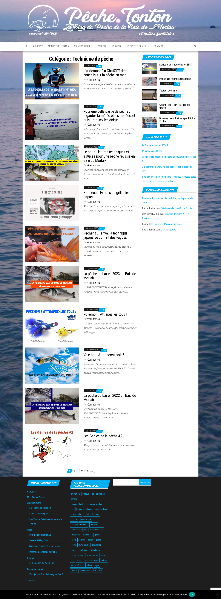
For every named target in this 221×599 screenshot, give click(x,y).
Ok (192, 594)
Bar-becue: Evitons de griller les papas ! (106, 194)
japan (97, 534)
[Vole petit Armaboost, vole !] (52, 365)
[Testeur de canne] (149, 94)
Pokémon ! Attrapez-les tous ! (105, 314)
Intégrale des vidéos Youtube (43, 551)
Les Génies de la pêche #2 (102, 436)
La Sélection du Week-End (41, 563)
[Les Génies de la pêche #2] (52, 446)
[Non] (217, 594)
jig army (81, 539)
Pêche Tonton (93, 80)
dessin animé (85, 519)
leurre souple (84, 545)
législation (96, 545)
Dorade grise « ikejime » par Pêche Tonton (177, 120)
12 (179, 70)
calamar (88, 509)
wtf (100, 570)
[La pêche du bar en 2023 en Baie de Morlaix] (52, 284)
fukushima (75, 534)
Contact (158, 46)
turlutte (74, 570)
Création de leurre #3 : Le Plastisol (177, 208)
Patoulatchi (95, 550)
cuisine (74, 519)
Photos (116, 46)
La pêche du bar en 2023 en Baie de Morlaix (109, 275)
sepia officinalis (77, 565)
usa (94, 570)
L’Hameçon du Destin (152, 151)
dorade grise (76, 529)
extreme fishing (96, 529)
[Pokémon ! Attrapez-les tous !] (52, 324)
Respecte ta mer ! (137, 46)
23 (82, 471)
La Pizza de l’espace (39, 513)
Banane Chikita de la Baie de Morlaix (86, 504)
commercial (76, 514)
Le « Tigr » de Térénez (40, 507)
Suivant (90, 471)
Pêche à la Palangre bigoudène (175, 78)
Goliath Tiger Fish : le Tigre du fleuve (174, 106)
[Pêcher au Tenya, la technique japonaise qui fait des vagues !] (52, 243)
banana (74, 499)
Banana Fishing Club (38, 540)
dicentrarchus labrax (80, 524)
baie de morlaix (98, 493)
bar (72, 509)
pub (72, 560)
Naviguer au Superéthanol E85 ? (175, 64)
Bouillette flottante (151, 198)
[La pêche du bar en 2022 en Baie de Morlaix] (52, 405)
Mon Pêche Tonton (58, 46)
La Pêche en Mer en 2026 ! (155, 145)
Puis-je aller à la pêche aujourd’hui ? (46, 574)
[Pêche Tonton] (27, 46)
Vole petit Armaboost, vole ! (103, 355)
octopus (83, 550)
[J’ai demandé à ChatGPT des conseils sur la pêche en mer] (52, 81)
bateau (79, 509)
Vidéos (102, 46)
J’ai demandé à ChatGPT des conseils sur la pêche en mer (104, 73)
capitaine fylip (101, 509)
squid (97, 565)
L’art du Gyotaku (168, 229)
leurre (73, 545)
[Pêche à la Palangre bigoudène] (149, 81)
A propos (38, 46)
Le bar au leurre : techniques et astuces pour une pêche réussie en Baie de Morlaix (109, 156)
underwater (85, 570)
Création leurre (83, 46)
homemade (88, 534)
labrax (98, 539)
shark (89, 565)
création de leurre (91, 514)
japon (73, 539)
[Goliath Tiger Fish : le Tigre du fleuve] (149, 107)
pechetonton (92, 555)
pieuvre (104, 555)
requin (79, 560)
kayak (90, 539)
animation (75, 493)
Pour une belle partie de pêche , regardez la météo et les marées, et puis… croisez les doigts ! (109, 115)
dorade (94, 524)
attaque (85, 493)
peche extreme (77, 555)
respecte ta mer (91, 560)
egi (85, 529)
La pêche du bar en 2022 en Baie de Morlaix (109, 397)
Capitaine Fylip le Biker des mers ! (45, 546)
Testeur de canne (168, 90)
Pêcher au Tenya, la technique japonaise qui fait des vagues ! (106, 235)
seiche (104, 560)
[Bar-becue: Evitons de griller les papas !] (52, 203)
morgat (74, 550)
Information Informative (40, 534)
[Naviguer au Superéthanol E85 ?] (149, 68)
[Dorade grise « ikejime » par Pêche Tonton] (149, 122)
